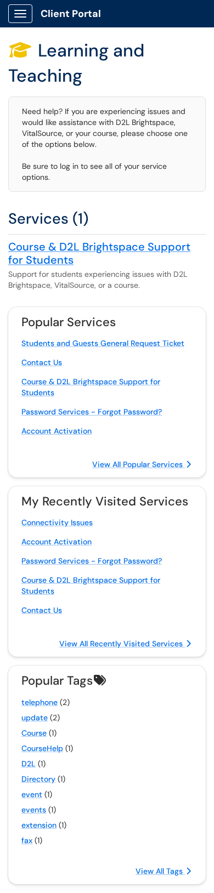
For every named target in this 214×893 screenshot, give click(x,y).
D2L (28, 764)
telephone (39, 702)
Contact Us (41, 362)
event (31, 794)
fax (26, 840)
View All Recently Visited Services (122, 644)
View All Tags (160, 871)
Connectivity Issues (57, 522)
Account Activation (56, 431)
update (34, 718)
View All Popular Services (138, 464)
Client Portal (71, 13)
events (33, 810)
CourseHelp (42, 748)
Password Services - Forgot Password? (91, 412)
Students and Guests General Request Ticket (102, 343)
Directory (38, 779)
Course (34, 733)
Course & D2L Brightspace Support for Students (99, 253)
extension (39, 825)
